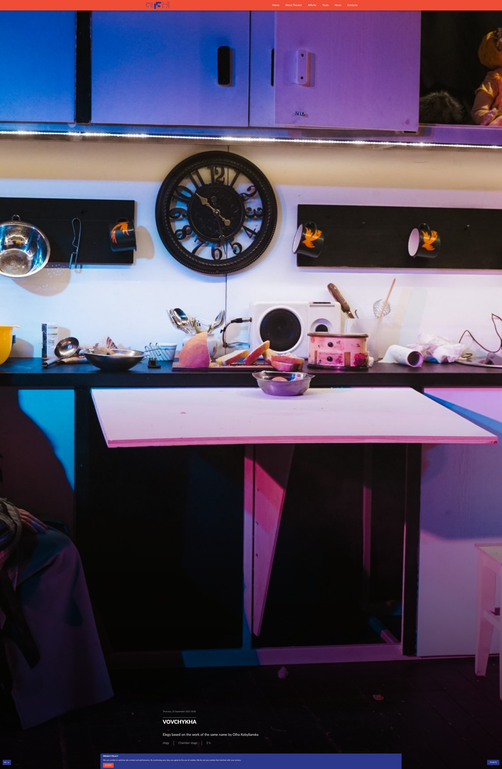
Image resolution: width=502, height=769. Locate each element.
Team (325, 5)
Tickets (493, 762)
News (338, 5)
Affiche (312, 5)
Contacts (352, 5)
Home (275, 5)
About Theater (293, 5)
